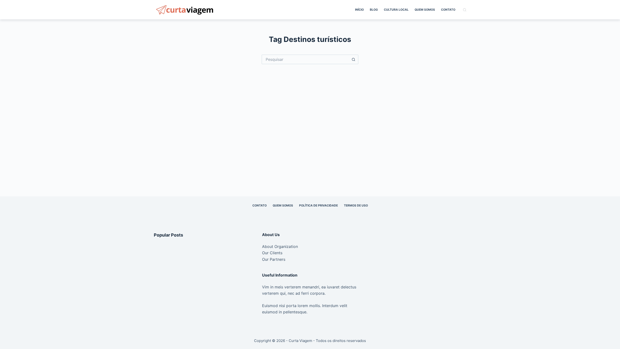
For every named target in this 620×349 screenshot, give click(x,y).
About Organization (280, 246)
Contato (448, 9)
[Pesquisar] (464, 9)
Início (359, 9)
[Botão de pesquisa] (353, 59)
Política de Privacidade (318, 205)
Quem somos (425, 9)
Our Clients (272, 252)
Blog (374, 9)
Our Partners (273, 259)
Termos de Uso (356, 205)
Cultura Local (396, 9)
